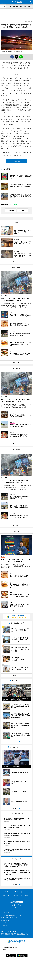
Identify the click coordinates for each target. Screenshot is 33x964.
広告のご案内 (6, 922)
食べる (9, 6)
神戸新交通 (6, 169)
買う (21, 6)
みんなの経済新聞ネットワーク (16, 941)
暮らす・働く (27, 6)
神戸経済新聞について (8, 913)
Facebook (14, 906)
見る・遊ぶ (15, 6)
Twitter (19, 906)
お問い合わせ (6, 920)
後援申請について (7, 925)
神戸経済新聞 (16, 2)
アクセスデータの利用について (10, 917)
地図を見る (16, 161)
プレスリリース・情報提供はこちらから (12, 915)
